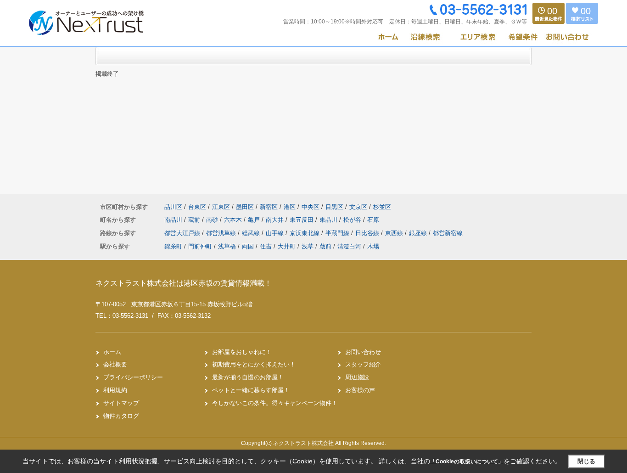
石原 (373, 219)
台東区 (197, 206)
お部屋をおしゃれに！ (242, 352)
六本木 (234, 219)
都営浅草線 (222, 233)
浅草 (308, 246)
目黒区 (334, 206)
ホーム (112, 352)
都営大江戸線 (183, 233)
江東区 (221, 206)
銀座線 (419, 233)
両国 (248, 246)
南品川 (174, 219)
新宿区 (269, 206)
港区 (290, 206)
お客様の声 (360, 390)
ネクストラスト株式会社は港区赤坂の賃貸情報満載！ (183, 283)
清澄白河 (349, 246)
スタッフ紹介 (363, 364)
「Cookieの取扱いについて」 (467, 461)
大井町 (287, 246)
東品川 (329, 219)
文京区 (358, 206)
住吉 (266, 246)
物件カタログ (121, 415)
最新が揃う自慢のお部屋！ (248, 377)
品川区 (173, 206)
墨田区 (245, 206)
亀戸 (255, 219)
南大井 (276, 219)
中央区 (310, 206)
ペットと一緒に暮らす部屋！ (251, 390)
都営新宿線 (448, 233)
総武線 (252, 233)
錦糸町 (173, 246)
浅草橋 (227, 246)
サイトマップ (121, 403)
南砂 (213, 219)
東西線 (395, 233)
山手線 (276, 233)
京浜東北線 (305, 233)
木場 (373, 246)
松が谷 (353, 219)
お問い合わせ (363, 352)
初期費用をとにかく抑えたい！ (254, 364)
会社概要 (115, 364)
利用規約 (115, 390)
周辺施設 (357, 377)
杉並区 (382, 206)
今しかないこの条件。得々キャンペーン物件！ (274, 403)
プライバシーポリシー (133, 377)
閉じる (586, 461)
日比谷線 (368, 233)
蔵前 (195, 219)
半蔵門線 (338, 233)
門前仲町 (200, 246)
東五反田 (302, 219)
